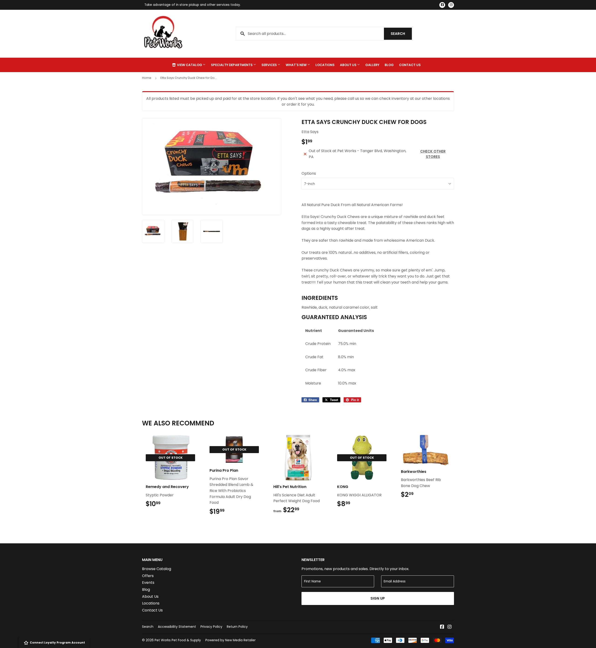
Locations (325, 65)
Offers (148, 575)
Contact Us (410, 65)
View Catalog (189, 65)
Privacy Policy (211, 626)
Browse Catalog (156, 568)
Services (269, 65)
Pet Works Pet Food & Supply (178, 640)
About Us (348, 65)
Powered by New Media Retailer (230, 640)
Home (146, 78)
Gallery (372, 65)
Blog (389, 65)
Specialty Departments (232, 65)
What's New (296, 65)
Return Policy (237, 626)
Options (308, 173)
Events (148, 582)
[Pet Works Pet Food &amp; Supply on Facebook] (442, 627)
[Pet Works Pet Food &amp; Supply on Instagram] (449, 627)
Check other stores (433, 154)
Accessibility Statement (177, 626)
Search (401, 33)
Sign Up (377, 598)
